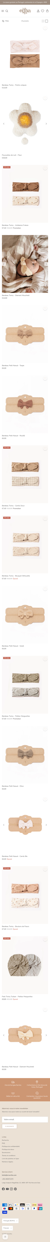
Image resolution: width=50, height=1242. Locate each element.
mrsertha (9, 1234)
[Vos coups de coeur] (43, 11)
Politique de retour (8, 1149)
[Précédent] (4, 124)
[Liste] (46, 21)
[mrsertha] (25, 11)
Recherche (5, 1140)
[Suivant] (46, 124)
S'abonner (9, 1126)
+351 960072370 (7, 1179)
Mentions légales (7, 1162)
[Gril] (43, 21)
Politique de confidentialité (11, 1146)
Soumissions (6, 1152)
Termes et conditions (8, 1156)
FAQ (3, 1143)
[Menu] (2, 11)
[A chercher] (8, 11)
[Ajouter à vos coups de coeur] (45, 28)
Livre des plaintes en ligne (10, 1159)
